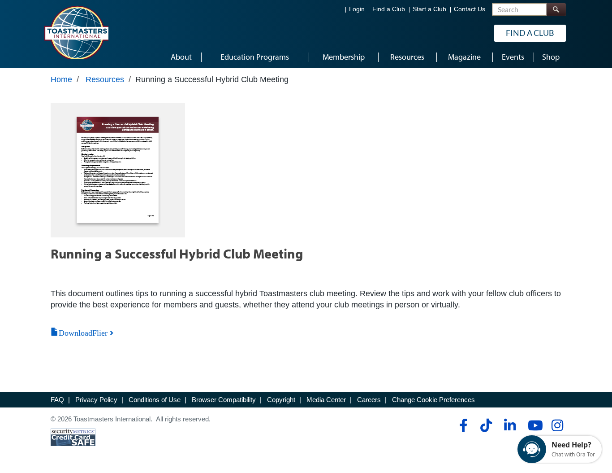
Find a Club (388, 9)
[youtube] (533, 425)
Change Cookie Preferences (433, 399)
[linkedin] (510, 425)
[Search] (556, 9)
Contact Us (469, 9)
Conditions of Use (155, 399)
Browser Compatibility (224, 399)
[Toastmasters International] (76, 32)
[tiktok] (486, 425)
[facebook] (462, 425)
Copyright (281, 399)
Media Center (326, 399)
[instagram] (557, 425)
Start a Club (429, 9)
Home (61, 79)
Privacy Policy (96, 399)
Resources (105, 79)
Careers (369, 399)
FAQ (57, 399)
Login (357, 9)
